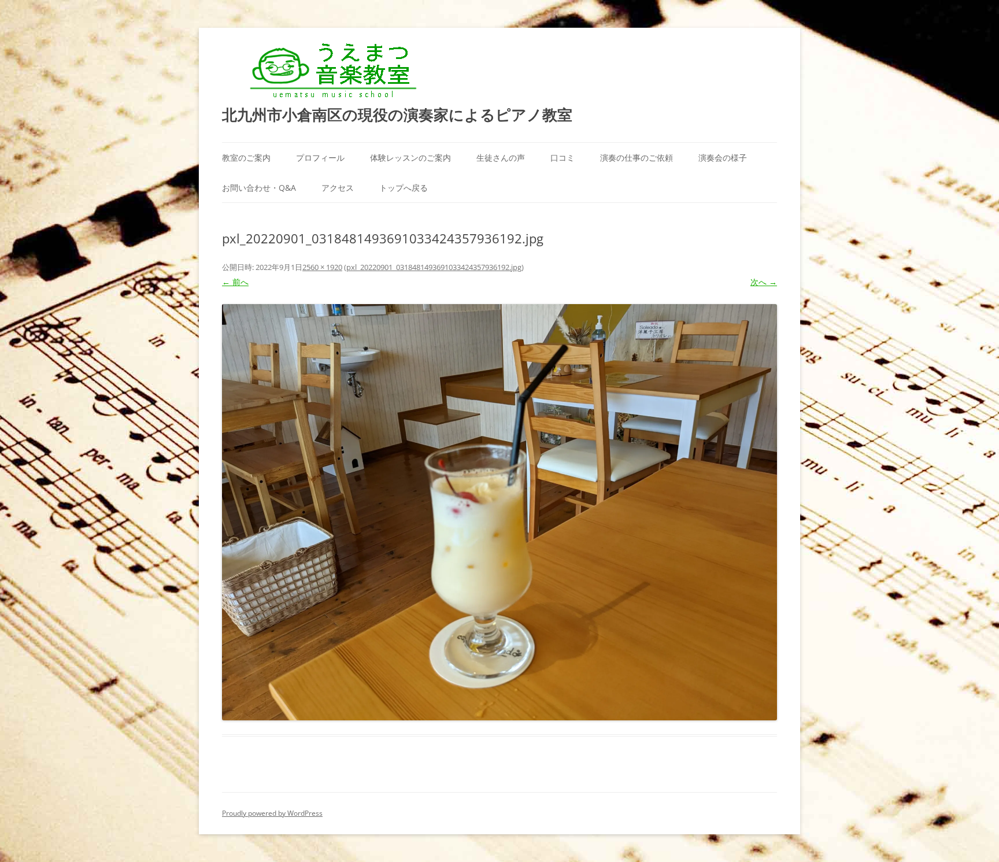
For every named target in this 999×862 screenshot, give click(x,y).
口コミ (562, 157)
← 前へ (235, 281)
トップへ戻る (403, 187)
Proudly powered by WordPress (272, 813)
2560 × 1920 (322, 267)
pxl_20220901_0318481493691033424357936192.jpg (433, 267)
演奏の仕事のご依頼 (636, 157)
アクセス (337, 187)
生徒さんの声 (500, 157)
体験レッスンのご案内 (410, 157)
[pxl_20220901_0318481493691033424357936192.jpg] (499, 512)
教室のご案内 (246, 157)
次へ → (763, 281)
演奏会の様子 (722, 157)
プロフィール (320, 157)
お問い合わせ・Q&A (259, 187)
